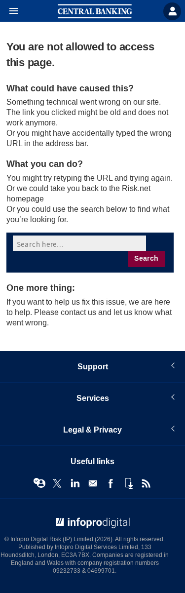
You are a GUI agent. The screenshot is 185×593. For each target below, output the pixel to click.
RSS (146, 483)
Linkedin (75, 483)
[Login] (172, 11)
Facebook (110, 483)
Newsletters (93, 483)
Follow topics (39, 483)
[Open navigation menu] (9, 11)
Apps (128, 483)
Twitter (57, 483)
